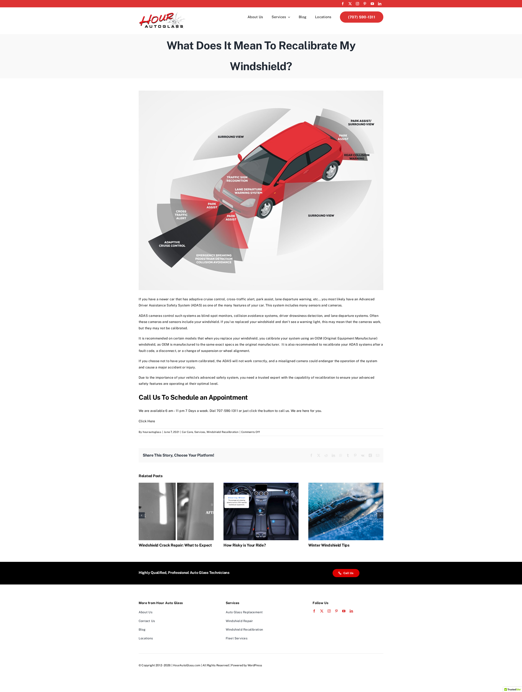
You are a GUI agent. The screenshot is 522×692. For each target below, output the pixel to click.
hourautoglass (152, 432)
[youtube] (372, 3)
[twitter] (350, 3)
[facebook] (342, 3)
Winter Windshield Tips (328, 545)
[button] (142, 515)
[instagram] (357, 3)
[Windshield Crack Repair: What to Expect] (176, 485)
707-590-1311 (227, 411)
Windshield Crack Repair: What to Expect (175, 545)
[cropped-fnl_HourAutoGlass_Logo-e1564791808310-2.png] (162, 13)
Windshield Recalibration (223, 432)
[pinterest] (364, 3)
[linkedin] (379, 3)
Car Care (187, 432)
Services (199, 432)
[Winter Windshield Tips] (345, 485)
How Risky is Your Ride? (244, 545)
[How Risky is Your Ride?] (261, 485)
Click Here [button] (147, 421)
